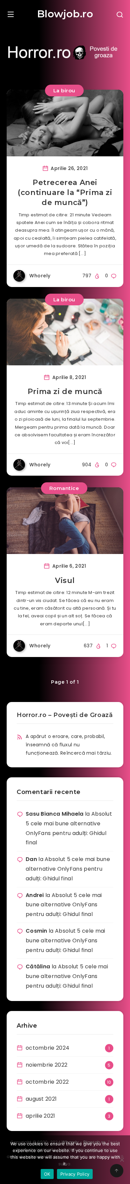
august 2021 (41, 1099)
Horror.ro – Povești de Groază (65, 715)
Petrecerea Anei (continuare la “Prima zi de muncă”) (65, 192)
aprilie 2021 (40, 1116)
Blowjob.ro (65, 14)
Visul (65, 580)
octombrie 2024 (47, 1048)
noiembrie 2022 (46, 1065)
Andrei (35, 895)
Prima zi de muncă (65, 391)
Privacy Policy (75, 1174)
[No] (121, 1159)
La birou (64, 90)
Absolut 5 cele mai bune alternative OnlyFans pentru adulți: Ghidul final (68, 868)
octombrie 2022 (47, 1082)
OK (47, 1174)
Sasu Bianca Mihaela (55, 814)
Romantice (64, 488)
